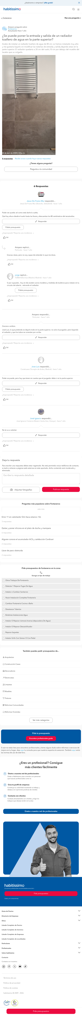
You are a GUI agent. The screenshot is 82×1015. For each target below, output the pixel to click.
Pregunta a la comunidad (41, 169)
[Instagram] (4, 966)
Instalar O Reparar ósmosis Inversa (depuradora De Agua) (28, 621)
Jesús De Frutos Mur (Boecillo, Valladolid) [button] (36, 204)
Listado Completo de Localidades (13, 939)
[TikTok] (25, 966)
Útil (7, 237)
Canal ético (5, 958)
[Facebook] (9, 966)
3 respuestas (6, 522)
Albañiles (5, 936)
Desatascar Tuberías (13, 609)
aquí (22, 750)
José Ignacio (35, 419)
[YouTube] (20, 966)
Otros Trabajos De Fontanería (17, 580)
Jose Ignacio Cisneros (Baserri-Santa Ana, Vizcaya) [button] (36, 421)
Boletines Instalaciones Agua (16, 615)
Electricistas (6, 933)
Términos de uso (9, 978)
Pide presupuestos (41, 1011)
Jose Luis (35, 367)
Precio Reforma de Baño (10, 914)
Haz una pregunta (72, 18)
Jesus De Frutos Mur (35, 201)
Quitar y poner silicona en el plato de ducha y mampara (26, 528)
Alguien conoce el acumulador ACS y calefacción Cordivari (28, 539)
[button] (41, 911)
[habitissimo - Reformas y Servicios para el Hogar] (9, 9)
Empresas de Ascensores (10, 918)
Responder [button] (42, 221)
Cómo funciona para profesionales (13, 951)
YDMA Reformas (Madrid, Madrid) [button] (28, 278)
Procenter (5, 930)
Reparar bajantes (12, 632)
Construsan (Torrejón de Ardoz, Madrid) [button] (36, 369)
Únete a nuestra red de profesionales (41, 811)
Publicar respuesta (61, 489)
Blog (3, 923)
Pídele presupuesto (12, 227)
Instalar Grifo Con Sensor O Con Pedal (20, 638)
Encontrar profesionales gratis (41, 738)
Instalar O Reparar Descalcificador (18, 627)
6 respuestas (7, 159)
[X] (14, 966)
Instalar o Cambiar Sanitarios (16, 592)
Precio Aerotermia (8, 916)
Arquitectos (6, 938)
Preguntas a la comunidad (10, 925)
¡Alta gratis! (48, 3)
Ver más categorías (41, 720)
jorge (17, 275)
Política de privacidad (11, 983)
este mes (41, 509)
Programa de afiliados (9, 960)
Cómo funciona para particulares (13, 946)
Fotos (3, 928)
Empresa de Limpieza (9, 921)
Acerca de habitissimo (9, 955)
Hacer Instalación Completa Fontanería (20, 598)
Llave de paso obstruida (12, 551)
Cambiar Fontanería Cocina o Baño (19, 603)
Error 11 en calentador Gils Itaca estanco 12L (21, 517)
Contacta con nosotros (9, 961)
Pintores (4, 931)
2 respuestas (6, 544)
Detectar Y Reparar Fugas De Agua (19, 586)
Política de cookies (10, 988)
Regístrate (5, 948)
